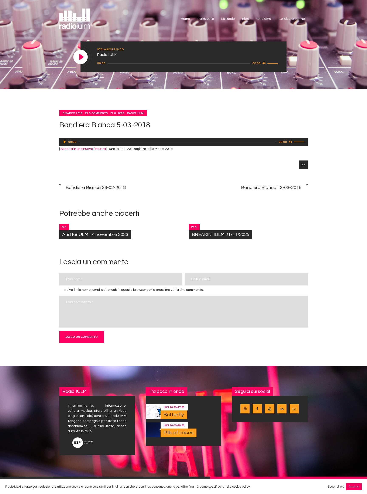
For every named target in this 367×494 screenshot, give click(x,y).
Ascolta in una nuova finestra (83, 148)
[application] (188, 63)
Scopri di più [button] (335, 486)
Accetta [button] (354, 486)
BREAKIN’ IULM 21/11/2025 (220, 234)
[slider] (273, 63)
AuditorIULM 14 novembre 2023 (95, 234)
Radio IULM (135, 113)
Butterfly (174, 414)
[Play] (80, 57)
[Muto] (264, 63)
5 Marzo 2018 (72, 113)
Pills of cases (178, 432)
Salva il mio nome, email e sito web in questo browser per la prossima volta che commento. (134, 289)
